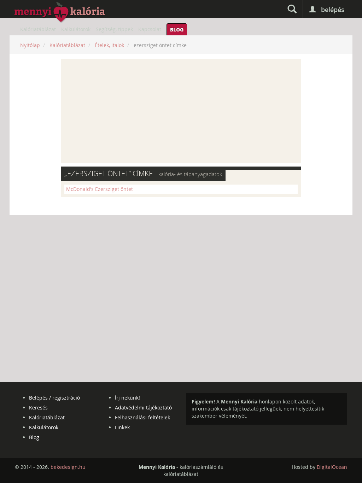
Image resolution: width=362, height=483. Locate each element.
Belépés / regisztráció (54, 397)
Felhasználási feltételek (142, 417)
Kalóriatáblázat (38, 29)
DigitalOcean (332, 467)
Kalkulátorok (75, 29)
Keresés (38, 407)
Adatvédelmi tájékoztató (143, 407)
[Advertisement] (181, 111)
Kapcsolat (149, 29)
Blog (176, 29)
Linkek (122, 427)
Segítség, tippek (114, 29)
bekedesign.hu (68, 467)
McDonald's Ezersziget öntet (99, 189)
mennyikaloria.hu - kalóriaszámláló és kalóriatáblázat (60, 12)
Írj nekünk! (127, 397)
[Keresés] (292, 9)
